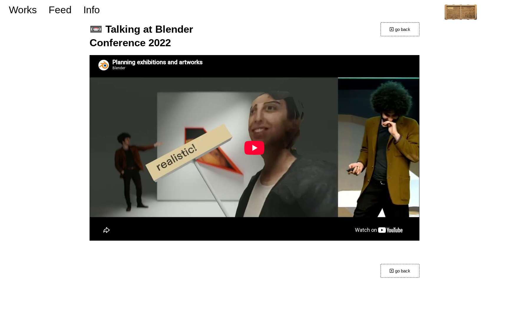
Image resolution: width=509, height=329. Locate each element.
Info (91, 9)
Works (23, 9)
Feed (60, 9)
